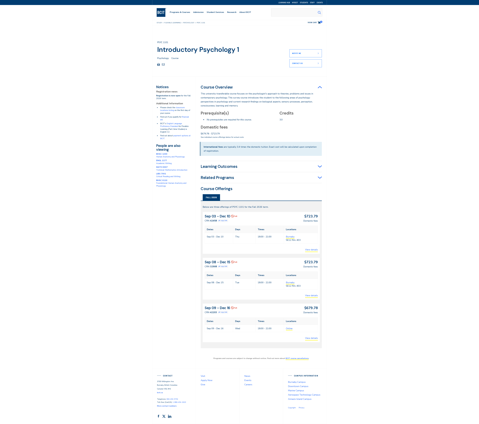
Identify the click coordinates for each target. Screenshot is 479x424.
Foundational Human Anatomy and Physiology (171, 183)
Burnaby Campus (297, 382)
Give (203, 384)
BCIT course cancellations (297, 358)
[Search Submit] (319, 12)
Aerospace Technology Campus (304, 394)
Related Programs (217, 177)
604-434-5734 (172, 399)
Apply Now (206, 380)
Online (289, 328)
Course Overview (217, 87)
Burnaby (290, 236)
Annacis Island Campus (299, 399)
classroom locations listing (172, 109)
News (247, 376)
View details (311, 249)
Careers (248, 384)
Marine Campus (296, 390)
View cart (315, 22)
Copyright (292, 408)
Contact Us (297, 63)
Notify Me (296, 53)
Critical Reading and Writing (168, 175)
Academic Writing (164, 162)
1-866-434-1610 (179, 402)
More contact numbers (167, 406)
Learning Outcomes (219, 166)
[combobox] (296, 12)
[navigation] (164, 12)
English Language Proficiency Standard (171, 125)
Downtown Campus (298, 386)
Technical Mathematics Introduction (171, 168)
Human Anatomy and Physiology (170, 155)
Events (247, 380)
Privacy (301, 408)
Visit (203, 376)
